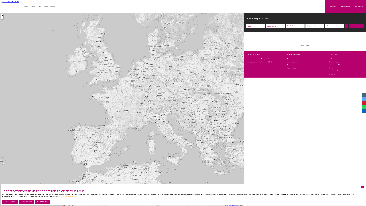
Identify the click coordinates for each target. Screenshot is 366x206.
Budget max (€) (311, 26)
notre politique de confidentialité (66, 196)
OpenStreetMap (234, 205)
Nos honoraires (333, 59)
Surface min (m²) (332, 26)
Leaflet (226, 205)
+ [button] (2, 15)
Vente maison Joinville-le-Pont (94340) (257, 59)
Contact (52, 6)
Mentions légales (334, 62)
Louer (39, 6)
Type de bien (270, 25)
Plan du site (332, 68)
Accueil (26, 6)
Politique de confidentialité (336, 65)
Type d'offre (249, 25)
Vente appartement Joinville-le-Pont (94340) (259, 62)
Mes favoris (332, 6)
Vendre (46, 6)
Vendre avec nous (292, 62)
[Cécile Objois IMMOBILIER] (11, 6)
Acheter (33, 6)
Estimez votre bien (292, 59)
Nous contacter (291, 68)
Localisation (291, 26)
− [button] (2, 18)
